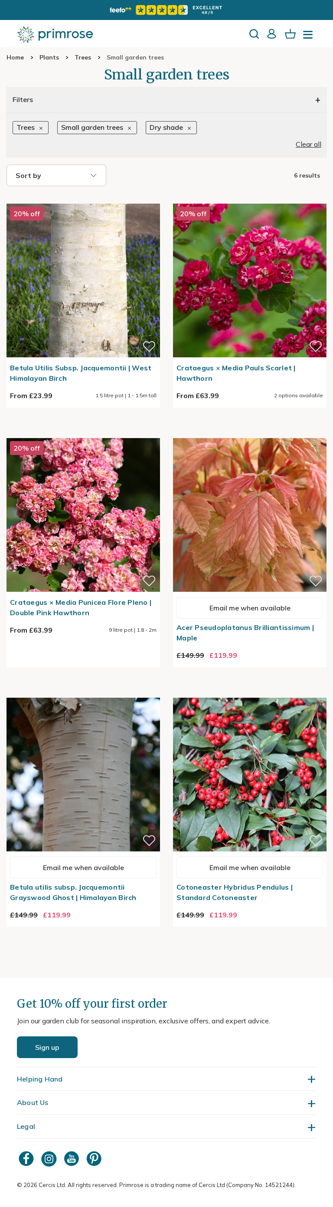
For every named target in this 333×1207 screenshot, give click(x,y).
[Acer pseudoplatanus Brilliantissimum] (249, 433)
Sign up (47, 1047)
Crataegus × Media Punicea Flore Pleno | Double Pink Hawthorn (80, 607)
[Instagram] (49, 1158)
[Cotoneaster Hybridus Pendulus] (249, 692)
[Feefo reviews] (166, 10)
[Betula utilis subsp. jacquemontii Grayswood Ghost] (83, 692)
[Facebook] (27, 1158)
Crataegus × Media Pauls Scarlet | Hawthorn (236, 373)
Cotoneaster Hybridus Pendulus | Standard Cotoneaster (234, 892)
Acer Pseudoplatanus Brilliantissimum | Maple (245, 632)
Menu (310, 37)
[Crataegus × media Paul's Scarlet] (249, 198)
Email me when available (250, 608)
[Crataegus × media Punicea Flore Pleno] (83, 433)
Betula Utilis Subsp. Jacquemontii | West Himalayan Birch (80, 373)
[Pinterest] (95, 1158)
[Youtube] (72, 1158)
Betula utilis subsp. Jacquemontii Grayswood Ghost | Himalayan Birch (73, 892)
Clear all (308, 144)
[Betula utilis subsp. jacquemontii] (83, 198)
